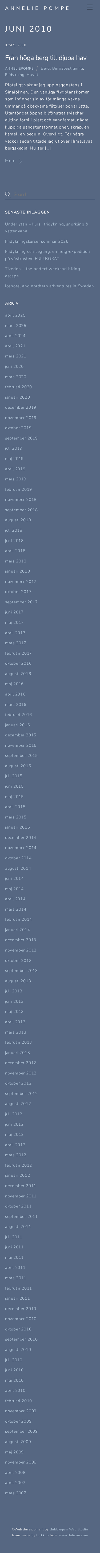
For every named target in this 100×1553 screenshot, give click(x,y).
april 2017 (15, 632)
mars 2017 (15, 643)
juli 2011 (13, 1237)
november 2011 (21, 1196)
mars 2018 (15, 561)
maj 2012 (14, 1134)
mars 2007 (15, 1493)
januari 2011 (17, 1298)
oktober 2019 (18, 427)
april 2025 (15, 315)
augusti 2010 (18, 1349)
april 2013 (15, 1022)
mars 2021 (15, 356)
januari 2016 (17, 725)
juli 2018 (13, 530)
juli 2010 (13, 1360)
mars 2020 (15, 376)
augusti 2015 (18, 766)
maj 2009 (14, 1452)
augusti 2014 (18, 868)
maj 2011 (14, 1257)
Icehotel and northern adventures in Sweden (49, 286)
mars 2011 (15, 1278)
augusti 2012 (18, 1103)
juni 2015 (14, 786)
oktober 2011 (18, 1206)
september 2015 (21, 755)
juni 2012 (14, 1124)
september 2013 (21, 970)
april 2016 (15, 694)
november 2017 (21, 581)
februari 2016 (18, 714)
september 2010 (21, 1339)
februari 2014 (18, 919)
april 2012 (15, 1144)
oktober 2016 (18, 663)
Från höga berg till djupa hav (45, 57)
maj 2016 (14, 683)
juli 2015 (13, 776)
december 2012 (20, 1062)
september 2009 (21, 1431)
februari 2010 (18, 1400)
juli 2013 (13, 991)
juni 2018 (14, 540)
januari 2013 (17, 1052)
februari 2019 (18, 489)
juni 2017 (14, 612)
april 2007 (15, 1482)
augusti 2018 (18, 520)
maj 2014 (14, 888)
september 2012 (21, 1093)
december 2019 (20, 407)
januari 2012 (17, 1175)
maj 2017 (14, 622)
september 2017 (21, 602)
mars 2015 (15, 817)
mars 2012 (15, 1155)
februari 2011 (18, 1288)
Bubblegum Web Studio (69, 1529)
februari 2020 (18, 387)
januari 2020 (17, 397)
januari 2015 (17, 827)
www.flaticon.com (73, 1535)
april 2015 (15, 806)
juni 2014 (14, 878)
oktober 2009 (18, 1421)
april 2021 (15, 346)
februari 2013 (18, 1042)
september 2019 (21, 438)
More (10, 161)
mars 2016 (15, 704)
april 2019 (15, 469)
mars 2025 (15, 325)
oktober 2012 (18, 1083)
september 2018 (21, 510)
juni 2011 (14, 1247)
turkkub (42, 1535)
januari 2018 (17, 571)
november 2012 (21, 1073)
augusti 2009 (18, 1441)
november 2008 (21, 1462)
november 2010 (21, 1318)
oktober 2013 (18, 960)
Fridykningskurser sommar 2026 (37, 241)
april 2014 (15, 899)
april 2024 (15, 335)
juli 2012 (13, 1114)
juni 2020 (14, 366)
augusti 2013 (18, 981)
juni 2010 (14, 1370)
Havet (32, 74)
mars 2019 (15, 479)
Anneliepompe (19, 68)
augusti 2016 (18, 673)
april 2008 (15, 1472)
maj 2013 (14, 1011)
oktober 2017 (18, 591)
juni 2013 (14, 1001)
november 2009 (21, 1411)
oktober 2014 (18, 858)
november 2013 (21, 950)
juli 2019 (13, 448)
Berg (45, 68)
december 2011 (20, 1185)
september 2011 (21, 1216)
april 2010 (15, 1390)
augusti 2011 (18, 1226)
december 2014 (20, 837)
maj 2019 (14, 458)
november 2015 (21, 745)
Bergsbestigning (67, 68)
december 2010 (20, 1308)
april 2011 (15, 1267)
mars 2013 (15, 1032)
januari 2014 (17, 929)
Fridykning (15, 74)
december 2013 (20, 939)
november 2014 (21, 847)
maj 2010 (14, 1380)
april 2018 (15, 550)
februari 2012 (18, 1165)
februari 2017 (18, 653)
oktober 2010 (18, 1329)
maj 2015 (14, 796)
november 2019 (21, 417)
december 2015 (20, 735)
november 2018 (21, 499)
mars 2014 (15, 909)
